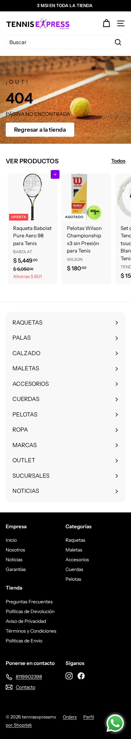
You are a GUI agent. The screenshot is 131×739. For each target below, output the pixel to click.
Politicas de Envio (24, 641)
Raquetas (75, 540)
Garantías (16, 569)
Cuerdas (74, 569)
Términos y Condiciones (31, 631)
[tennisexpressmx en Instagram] (69, 675)
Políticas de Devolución (30, 611)
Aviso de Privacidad (26, 621)
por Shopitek (19, 725)
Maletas (74, 550)
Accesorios (77, 560)
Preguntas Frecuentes (29, 602)
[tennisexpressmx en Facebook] (81, 675)
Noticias (14, 560)
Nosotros (15, 550)
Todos (118, 161)
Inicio (11, 540)
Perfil (88, 716)
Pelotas (73, 579)
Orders (70, 716)
